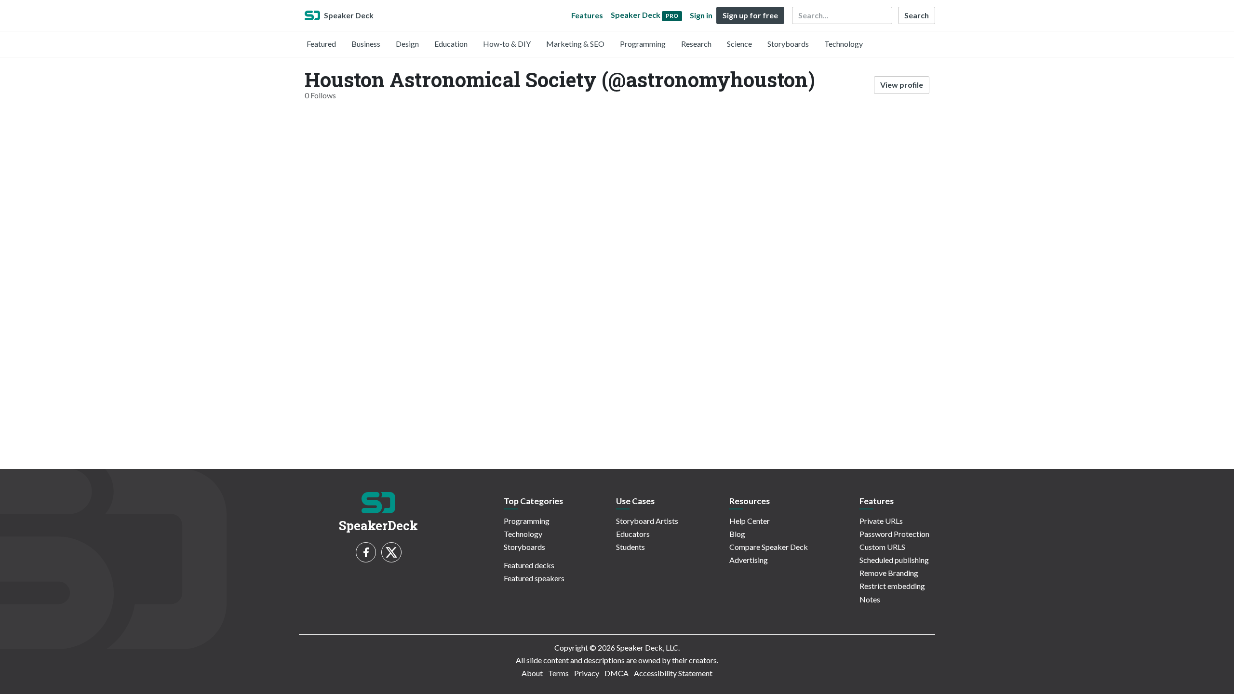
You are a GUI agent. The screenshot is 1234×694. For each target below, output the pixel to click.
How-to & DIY (507, 43)
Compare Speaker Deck (768, 546)
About (532, 673)
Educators (633, 533)
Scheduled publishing (894, 559)
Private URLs (881, 520)
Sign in (701, 15)
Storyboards (788, 43)
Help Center (749, 520)
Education (451, 43)
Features (587, 15)
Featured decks (529, 565)
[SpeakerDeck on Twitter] (391, 552)
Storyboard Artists (647, 520)
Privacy (586, 673)
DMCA (616, 673)
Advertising (748, 559)
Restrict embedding (892, 585)
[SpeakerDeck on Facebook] (366, 552)
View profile (901, 84)
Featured (321, 43)
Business (365, 43)
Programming (643, 43)
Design (407, 43)
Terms (558, 673)
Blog (737, 533)
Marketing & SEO (575, 43)
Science (739, 43)
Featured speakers (534, 578)
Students (630, 546)
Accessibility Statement (673, 673)
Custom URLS (882, 546)
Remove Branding (888, 572)
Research (696, 43)
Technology (843, 43)
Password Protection (894, 533)
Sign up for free (750, 15)
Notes (869, 599)
